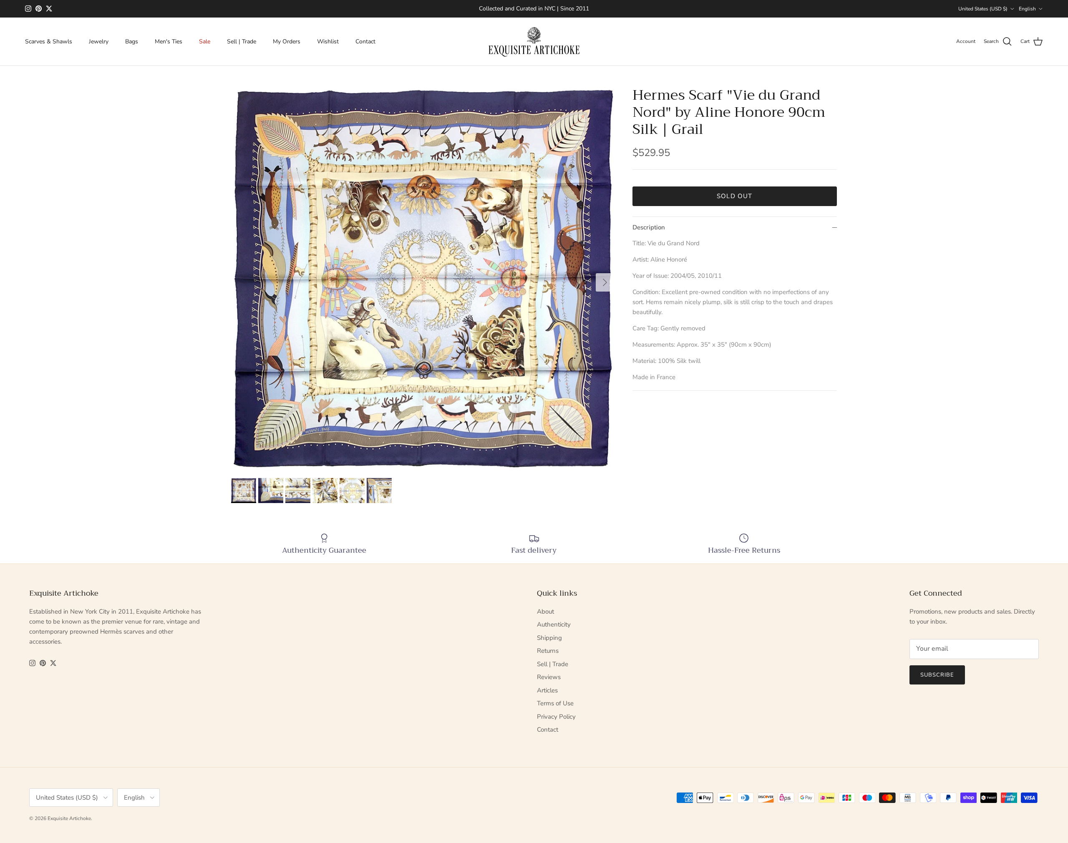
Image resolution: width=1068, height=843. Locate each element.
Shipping (549, 638)
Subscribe (937, 675)
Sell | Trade (241, 41)
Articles (547, 690)
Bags (131, 41)
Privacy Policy (556, 716)
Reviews (549, 677)
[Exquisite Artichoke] (534, 42)
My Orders (286, 41)
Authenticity (554, 624)
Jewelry (98, 41)
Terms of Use (555, 703)
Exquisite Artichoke (69, 818)
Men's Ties (168, 41)
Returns (548, 651)
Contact (365, 41)
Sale (204, 41)
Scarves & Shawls (48, 41)
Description (648, 227)
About (545, 611)
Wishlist (328, 41)
